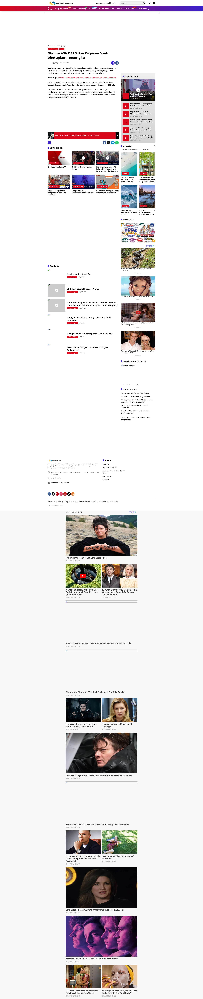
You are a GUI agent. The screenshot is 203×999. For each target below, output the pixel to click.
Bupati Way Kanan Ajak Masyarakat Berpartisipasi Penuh (140, 113)
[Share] (117, 63)
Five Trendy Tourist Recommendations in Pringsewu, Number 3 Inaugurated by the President (147, 180)
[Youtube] (65, 494)
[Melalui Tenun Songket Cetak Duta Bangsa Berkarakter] (107, 182)
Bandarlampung (53, 49)
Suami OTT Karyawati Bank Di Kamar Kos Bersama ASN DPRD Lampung (87, 78)
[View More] (154, 146)
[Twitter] (108, 142)
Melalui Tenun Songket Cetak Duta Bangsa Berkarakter (107, 192)
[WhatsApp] (117, 142)
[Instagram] (61, 494)
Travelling (125, 173)
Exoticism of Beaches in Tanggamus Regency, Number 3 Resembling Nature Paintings (147, 212)
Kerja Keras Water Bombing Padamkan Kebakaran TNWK (141, 137)
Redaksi (115, 502)
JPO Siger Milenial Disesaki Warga (82, 168)
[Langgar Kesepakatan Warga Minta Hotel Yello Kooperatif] (59, 182)
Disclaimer (105, 502)
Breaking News (53, 163)
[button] (144, 3)
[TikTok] (69, 494)
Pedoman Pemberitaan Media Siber (84, 502)
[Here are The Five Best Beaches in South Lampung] (129, 164)
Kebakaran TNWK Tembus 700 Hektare (135, 393)
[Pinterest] (57, 494)
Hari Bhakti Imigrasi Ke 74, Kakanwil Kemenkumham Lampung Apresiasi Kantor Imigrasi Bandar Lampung (106, 169)
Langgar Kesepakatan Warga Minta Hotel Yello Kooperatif (57, 193)
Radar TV (106, 464)
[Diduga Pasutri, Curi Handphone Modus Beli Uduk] (83, 182)
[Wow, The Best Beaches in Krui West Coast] (129, 196)
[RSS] (73, 494)
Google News (126, 420)
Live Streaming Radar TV (57, 167)
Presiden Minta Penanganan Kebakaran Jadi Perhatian (141, 105)
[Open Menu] (154, 3)
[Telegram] (113, 142)
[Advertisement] (101, 28)
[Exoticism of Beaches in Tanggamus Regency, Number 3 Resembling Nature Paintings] (147, 196)
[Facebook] (104, 142)
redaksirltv (56, 62)
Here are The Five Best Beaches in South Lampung (127, 180)
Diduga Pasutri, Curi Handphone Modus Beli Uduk (83, 192)
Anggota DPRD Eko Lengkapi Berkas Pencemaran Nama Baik (141, 129)
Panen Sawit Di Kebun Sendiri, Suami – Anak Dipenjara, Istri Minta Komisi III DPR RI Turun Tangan (141, 121)
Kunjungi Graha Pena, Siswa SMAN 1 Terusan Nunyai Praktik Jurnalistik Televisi (137, 401)
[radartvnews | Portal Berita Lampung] (61, 3)
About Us (106, 480)
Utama (62, 49)
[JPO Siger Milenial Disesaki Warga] (83, 158)
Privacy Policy (107, 476)
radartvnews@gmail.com (60, 482)
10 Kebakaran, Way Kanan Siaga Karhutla (136, 397)
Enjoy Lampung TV (109, 467)
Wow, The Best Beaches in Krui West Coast (129, 212)
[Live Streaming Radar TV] (59, 158)
